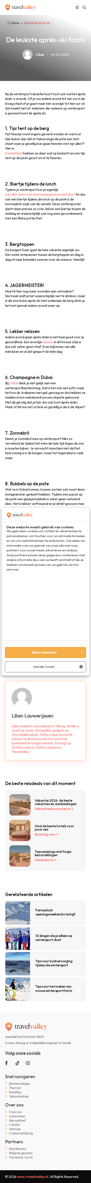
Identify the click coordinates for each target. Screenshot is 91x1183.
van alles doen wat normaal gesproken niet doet (39, 194)
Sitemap (15, 1129)
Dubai (13, 383)
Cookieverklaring (21, 1133)
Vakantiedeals (19, 1096)
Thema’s (15, 1088)
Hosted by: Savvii (21, 1157)
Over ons (15, 1112)
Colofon (14, 1125)
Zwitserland (13, 153)
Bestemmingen (19, 1084)
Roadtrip (15, 1092)
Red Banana (17, 1149)
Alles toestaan (44, 652)
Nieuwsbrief (17, 1120)
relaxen (48, 342)
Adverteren (17, 1116)
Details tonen (44, 666)
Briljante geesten (21, 1153)
